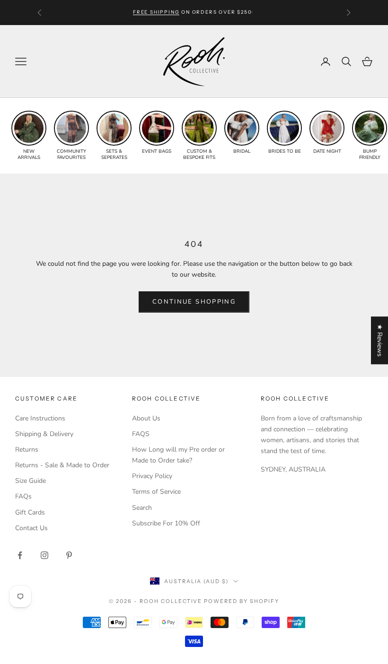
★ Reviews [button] (379, 340)
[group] (28, 136)
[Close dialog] (373, 406)
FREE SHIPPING (156, 12)
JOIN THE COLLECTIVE (106, 595)
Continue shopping (194, 301)
